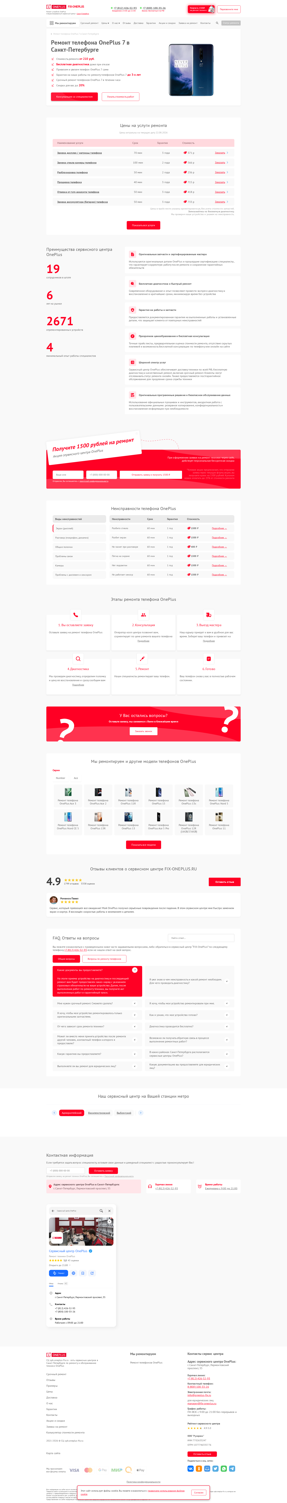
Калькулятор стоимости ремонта (65, 1432)
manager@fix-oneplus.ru (202, 1403)
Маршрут (61, 1273)
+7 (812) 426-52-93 (125, 8)
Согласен (198, 1492)
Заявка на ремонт (188, 23)
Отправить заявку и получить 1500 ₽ (151, 474)
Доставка (138, 23)
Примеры (52, 1385)
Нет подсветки (119, 565)
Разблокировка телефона (72, 172)
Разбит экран (119, 537)
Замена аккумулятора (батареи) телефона (82, 201)
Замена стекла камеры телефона (76, 162)
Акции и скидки (167, 23)
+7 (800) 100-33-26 (154, 8)
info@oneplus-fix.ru (199, 1395)
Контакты (205, 23)
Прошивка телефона (69, 182)
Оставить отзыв (224, 881)
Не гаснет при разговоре (125, 546)
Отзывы (127, 23)
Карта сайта (53, 1453)
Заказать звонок (143, 731)
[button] (54, 1112)
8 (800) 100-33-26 (198, 1386)
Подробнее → (219, 528)
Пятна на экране (121, 556)
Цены (104, 23)
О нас (115, 23)
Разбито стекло (120, 528)
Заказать (220, 152)
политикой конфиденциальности (94, 481)
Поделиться (191, 1469)
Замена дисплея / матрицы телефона (79, 152)
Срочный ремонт (89, 23)
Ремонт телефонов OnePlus (146, 1362)
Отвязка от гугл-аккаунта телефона (78, 192)
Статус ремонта (231, 22)
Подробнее (143, 641)
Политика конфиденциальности (143, 1481)
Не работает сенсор (122, 574)
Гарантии (151, 23)
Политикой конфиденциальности (119, 1176)
